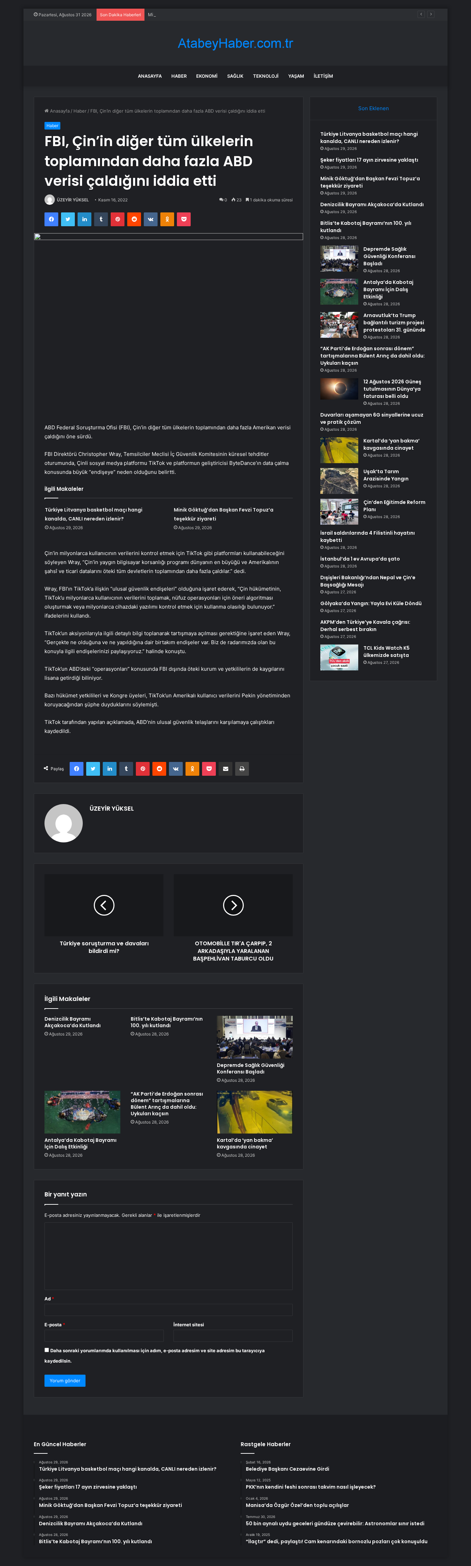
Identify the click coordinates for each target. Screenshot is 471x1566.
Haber (179, 76)
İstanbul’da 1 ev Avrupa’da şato (360, 558)
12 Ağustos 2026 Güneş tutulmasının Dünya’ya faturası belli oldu (392, 389)
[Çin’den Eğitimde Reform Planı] (339, 512)
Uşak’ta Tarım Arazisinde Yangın (386, 475)
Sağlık (235, 76)
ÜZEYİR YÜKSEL (73, 199)
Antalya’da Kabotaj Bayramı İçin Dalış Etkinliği (80, 1143)
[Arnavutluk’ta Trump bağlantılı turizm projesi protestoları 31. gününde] (339, 325)
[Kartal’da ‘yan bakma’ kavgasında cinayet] (255, 1112)
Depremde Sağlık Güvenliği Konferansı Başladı (250, 1068)
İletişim (323, 76)
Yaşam (296, 76)
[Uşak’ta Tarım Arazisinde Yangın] (339, 481)
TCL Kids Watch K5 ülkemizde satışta (386, 651)
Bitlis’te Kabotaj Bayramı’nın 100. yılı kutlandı (167, 1022)
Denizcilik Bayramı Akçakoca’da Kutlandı (72, 1022)
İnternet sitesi (188, 1324)
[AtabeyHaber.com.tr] (235, 43)
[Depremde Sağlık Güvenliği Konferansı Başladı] (255, 1037)
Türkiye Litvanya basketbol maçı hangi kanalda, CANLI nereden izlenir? (369, 138)
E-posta (54, 1324)
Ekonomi (207, 76)
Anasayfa (150, 76)
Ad (49, 1298)
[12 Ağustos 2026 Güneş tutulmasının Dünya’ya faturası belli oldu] (339, 389)
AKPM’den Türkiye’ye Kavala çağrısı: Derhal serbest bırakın (365, 626)
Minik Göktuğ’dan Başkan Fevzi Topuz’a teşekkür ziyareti (208, 14)
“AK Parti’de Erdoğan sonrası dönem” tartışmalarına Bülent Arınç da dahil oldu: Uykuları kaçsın (167, 1103)
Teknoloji (266, 76)
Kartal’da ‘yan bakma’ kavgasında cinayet (245, 1143)
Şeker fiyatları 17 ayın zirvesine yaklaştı (369, 159)
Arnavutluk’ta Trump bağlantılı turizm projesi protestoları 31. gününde (394, 322)
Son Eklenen (373, 108)
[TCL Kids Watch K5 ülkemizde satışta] (339, 657)
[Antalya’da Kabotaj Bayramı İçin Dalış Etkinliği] (82, 1112)
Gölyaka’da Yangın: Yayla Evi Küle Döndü (371, 603)
